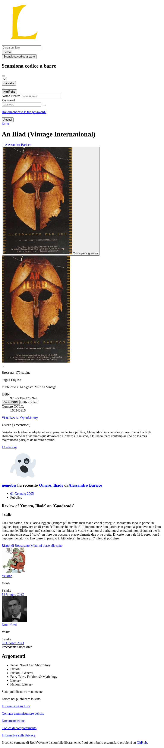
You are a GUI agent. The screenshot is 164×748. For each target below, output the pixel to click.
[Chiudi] (3, 76)
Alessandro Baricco (85, 485)
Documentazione (13, 721)
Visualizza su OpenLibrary (20, 417)
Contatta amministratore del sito (23, 713)
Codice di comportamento (19, 728)
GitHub (142, 742)
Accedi (7, 119)
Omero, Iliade (51, 485)
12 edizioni (9, 447)
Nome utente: (11, 96)
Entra (5, 124)
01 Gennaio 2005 (22, 493)
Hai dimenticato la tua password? (24, 112)
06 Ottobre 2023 (13, 643)
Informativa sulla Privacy (18, 735)
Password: (9, 100)
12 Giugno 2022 (13, 594)
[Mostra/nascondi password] (43, 105)
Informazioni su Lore (16, 706)
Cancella (8, 83)
